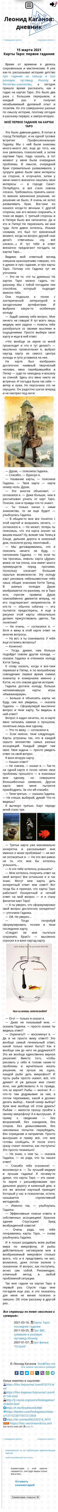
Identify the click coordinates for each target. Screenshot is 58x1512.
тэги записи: (27, 1367)
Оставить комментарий (25, 1483)
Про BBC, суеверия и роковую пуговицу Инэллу (30, 1334)
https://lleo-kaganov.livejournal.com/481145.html (29, 1394)
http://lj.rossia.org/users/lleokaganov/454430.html (28, 1402)
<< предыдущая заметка (12, 40)
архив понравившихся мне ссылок (19, 1457)
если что (29, 1426)
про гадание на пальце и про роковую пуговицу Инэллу (29, 78)
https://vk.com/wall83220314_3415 (28, 1419)
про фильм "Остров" (31, 1344)
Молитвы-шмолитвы (17, 84)
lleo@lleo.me (46, 1364)
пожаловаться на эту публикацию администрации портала (30, 1451)
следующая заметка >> (46, 40)
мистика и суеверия (44, 1367)
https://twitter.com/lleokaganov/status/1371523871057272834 (28, 1413)
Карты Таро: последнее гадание (32, 1324)
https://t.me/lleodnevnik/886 (24, 1408)
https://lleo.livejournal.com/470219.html (28, 1386)
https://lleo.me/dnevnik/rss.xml (31, 1423)
